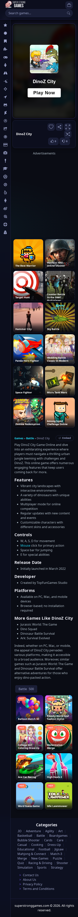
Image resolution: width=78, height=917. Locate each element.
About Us (29, 880)
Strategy (57, 867)
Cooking (37, 845)
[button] (67, 134)
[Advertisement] (39, 195)
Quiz (14, 208)
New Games (39, 858)
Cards (14, 145)
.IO (13, 97)
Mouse (25, 545)
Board (15, 129)
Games (18, 438)
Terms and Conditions (38, 889)
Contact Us (31, 875)
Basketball (24, 836)
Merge (22, 858)
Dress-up (54, 845)
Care (13, 153)
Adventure (33, 831)
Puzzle (15, 49)
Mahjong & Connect (31, 854)
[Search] (69, 13)
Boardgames (58, 836)
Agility (15, 105)
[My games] (69, 5)
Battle (14, 81)
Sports (15, 224)
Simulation (25, 867)
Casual (15, 41)
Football (44, 849)
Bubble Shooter (28, 840)
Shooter (62, 863)
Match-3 (56, 854)
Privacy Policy (32, 884)
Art (13, 113)
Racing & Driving (40, 863)
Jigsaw (15, 185)
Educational (25, 849)
